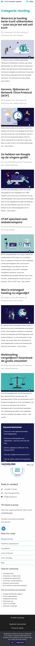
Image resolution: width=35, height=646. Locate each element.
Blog (2, 563)
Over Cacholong (6, 558)
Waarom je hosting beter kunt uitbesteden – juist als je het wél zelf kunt (17, 23)
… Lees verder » (8, 146)
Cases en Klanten (7, 553)
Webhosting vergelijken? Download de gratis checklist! (16, 358)
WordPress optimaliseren (10, 544)
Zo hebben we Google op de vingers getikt (15, 156)
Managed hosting (7, 539)
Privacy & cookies (18, 628)
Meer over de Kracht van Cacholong (13, 590)
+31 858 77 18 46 (10, 489)
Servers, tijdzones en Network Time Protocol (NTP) (16, 92)
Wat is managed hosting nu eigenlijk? (15, 291)
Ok (12, 642)
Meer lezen (20, 642)
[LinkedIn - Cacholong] (3, 530)
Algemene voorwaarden (17, 624)
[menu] (32, 465)
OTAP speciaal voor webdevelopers (14, 220)
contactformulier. (7, 513)
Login (31, 1)
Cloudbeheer (5, 548)
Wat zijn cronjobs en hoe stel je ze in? (16, 455)
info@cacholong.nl (10, 497)
